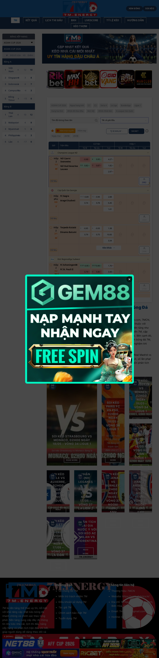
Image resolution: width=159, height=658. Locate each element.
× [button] (129, 279)
